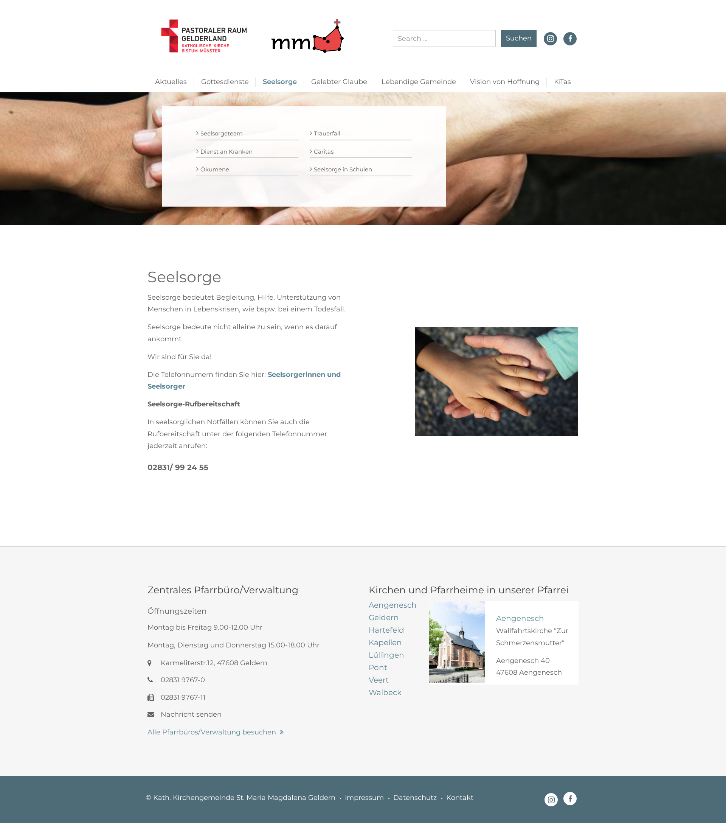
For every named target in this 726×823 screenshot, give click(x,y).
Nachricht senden (190, 714)
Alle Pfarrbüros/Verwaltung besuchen (211, 732)
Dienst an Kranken (226, 151)
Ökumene (214, 169)
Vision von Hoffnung (505, 82)
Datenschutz (415, 797)
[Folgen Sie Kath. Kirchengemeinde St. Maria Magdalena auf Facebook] (570, 38)
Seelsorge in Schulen (343, 169)
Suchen (519, 38)
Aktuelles (171, 82)
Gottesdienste (225, 82)
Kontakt (459, 797)
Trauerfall (327, 133)
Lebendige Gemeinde (419, 82)
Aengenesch (520, 618)
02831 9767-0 (182, 680)
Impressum (364, 797)
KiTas (562, 82)
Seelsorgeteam (221, 133)
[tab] (393, 605)
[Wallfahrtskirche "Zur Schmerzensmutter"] (457, 642)
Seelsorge (280, 82)
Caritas (324, 151)
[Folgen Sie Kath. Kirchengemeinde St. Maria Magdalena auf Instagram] (550, 38)
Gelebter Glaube (339, 82)
